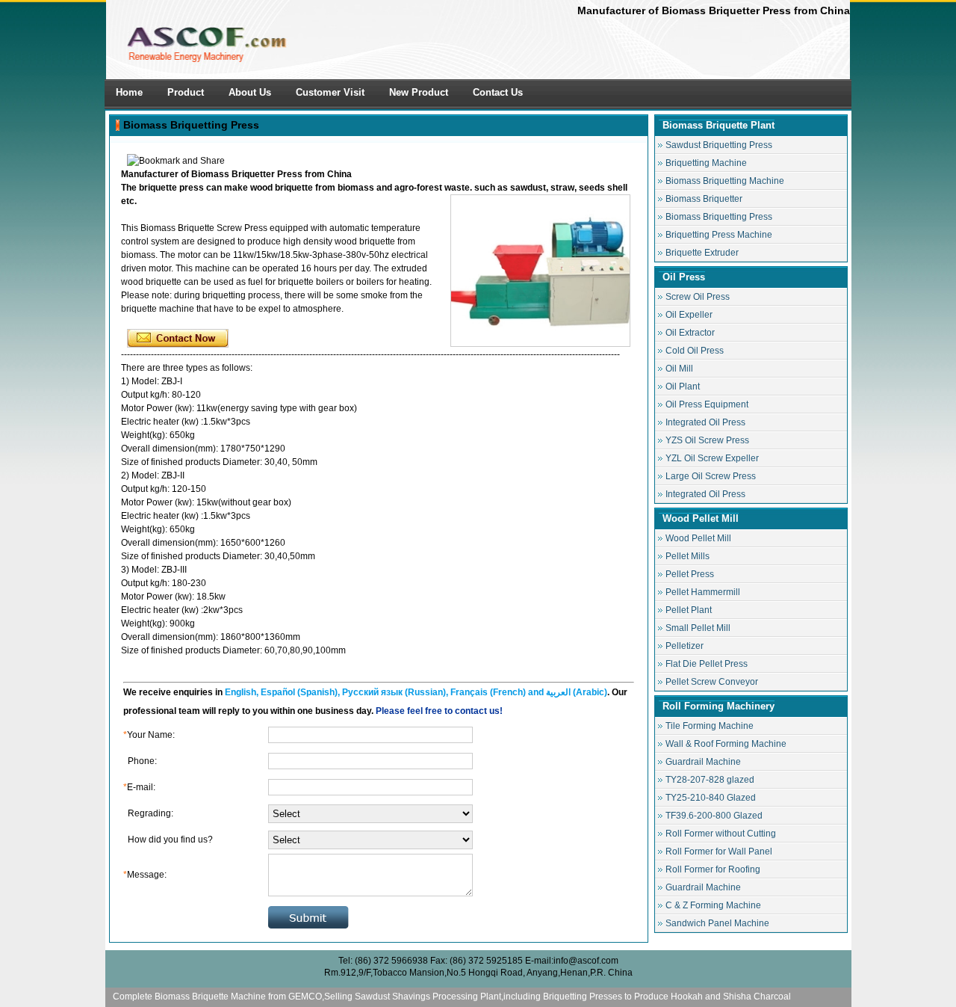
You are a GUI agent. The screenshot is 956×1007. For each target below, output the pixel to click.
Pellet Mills (687, 556)
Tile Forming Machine (709, 726)
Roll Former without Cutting (720, 833)
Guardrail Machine (703, 762)
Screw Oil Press (697, 297)
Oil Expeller (689, 315)
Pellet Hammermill (702, 592)
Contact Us (498, 92)
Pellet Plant (688, 610)
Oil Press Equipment (706, 404)
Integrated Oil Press (705, 422)
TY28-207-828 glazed (709, 780)
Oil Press (683, 277)
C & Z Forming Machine (713, 905)
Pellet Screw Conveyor (711, 682)
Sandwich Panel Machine (717, 923)
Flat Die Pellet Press (706, 664)
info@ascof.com (585, 960)
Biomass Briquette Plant (718, 125)
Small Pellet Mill (697, 628)
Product (185, 92)
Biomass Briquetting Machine (724, 181)
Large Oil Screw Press (710, 476)
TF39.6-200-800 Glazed (714, 815)
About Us (250, 92)
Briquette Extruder (702, 252)
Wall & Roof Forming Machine (725, 744)
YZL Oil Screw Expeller (712, 458)
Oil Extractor (690, 332)
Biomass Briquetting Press (191, 125)
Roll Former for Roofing (712, 869)
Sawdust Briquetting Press (718, 145)
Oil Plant (682, 386)
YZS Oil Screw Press (707, 440)
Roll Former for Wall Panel (718, 851)
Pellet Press (689, 574)
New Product (418, 92)
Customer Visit (330, 92)
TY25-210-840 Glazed (710, 797)
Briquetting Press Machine (718, 235)
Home (129, 92)
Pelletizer (684, 646)
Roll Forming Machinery (718, 706)
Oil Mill (679, 368)
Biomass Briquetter (703, 199)
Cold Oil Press (694, 350)
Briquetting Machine (706, 163)
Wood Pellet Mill (700, 518)
